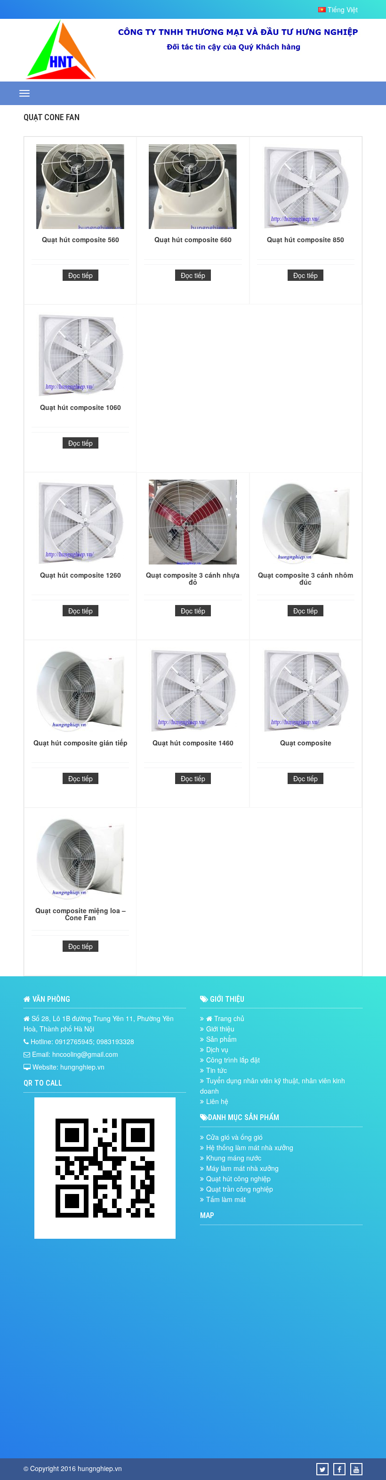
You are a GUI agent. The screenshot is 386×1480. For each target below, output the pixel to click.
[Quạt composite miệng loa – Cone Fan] (80, 858)
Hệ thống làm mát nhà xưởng (249, 1147)
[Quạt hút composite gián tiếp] (80, 691)
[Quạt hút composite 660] (192, 187)
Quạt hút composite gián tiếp (80, 742)
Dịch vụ (217, 1049)
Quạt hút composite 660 (193, 239)
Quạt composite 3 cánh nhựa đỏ (193, 578)
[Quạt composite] (305, 691)
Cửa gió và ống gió (234, 1137)
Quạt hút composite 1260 (80, 575)
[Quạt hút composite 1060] (80, 355)
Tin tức (216, 1070)
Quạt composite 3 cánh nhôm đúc (305, 578)
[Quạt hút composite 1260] (80, 523)
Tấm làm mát (226, 1199)
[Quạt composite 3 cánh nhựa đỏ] (192, 523)
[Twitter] (323, 1469)
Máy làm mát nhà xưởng (242, 1168)
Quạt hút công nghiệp (238, 1178)
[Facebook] (339, 1469)
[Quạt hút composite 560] (80, 187)
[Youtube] (356, 1469)
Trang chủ (228, 1018)
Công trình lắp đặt (233, 1059)
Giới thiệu (220, 1028)
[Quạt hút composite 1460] (192, 691)
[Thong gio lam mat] (60, 76)
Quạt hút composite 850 (305, 239)
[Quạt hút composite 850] (305, 187)
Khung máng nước (233, 1157)
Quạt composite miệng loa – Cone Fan (80, 914)
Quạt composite (305, 742)
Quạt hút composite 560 (80, 239)
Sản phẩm (221, 1039)
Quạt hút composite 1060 (80, 407)
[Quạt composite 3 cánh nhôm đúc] (305, 523)
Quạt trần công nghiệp (239, 1189)
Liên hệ (217, 1101)
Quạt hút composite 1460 (193, 742)
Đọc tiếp (80, 275)
